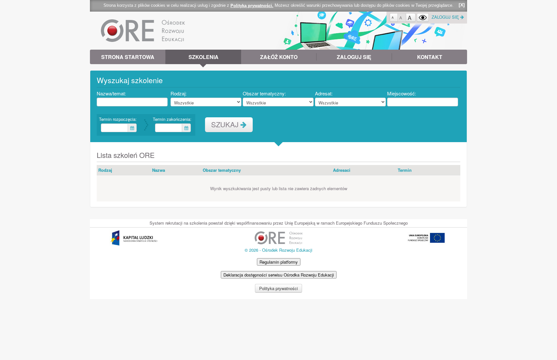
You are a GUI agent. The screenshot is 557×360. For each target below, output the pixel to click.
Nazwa (158, 170)
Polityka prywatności (278, 288)
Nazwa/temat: (112, 93)
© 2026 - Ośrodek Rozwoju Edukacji (278, 250)
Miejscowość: (402, 93)
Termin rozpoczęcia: (118, 119)
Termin (405, 170)
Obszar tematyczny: (265, 93)
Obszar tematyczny (222, 170)
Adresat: (325, 93)
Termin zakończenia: (173, 119)
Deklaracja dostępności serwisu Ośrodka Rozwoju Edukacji (278, 275)
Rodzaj (105, 170)
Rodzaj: (180, 93)
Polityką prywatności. (251, 5)
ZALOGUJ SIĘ (446, 17)
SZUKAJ (225, 124)
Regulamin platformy (278, 262)
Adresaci (341, 170)
